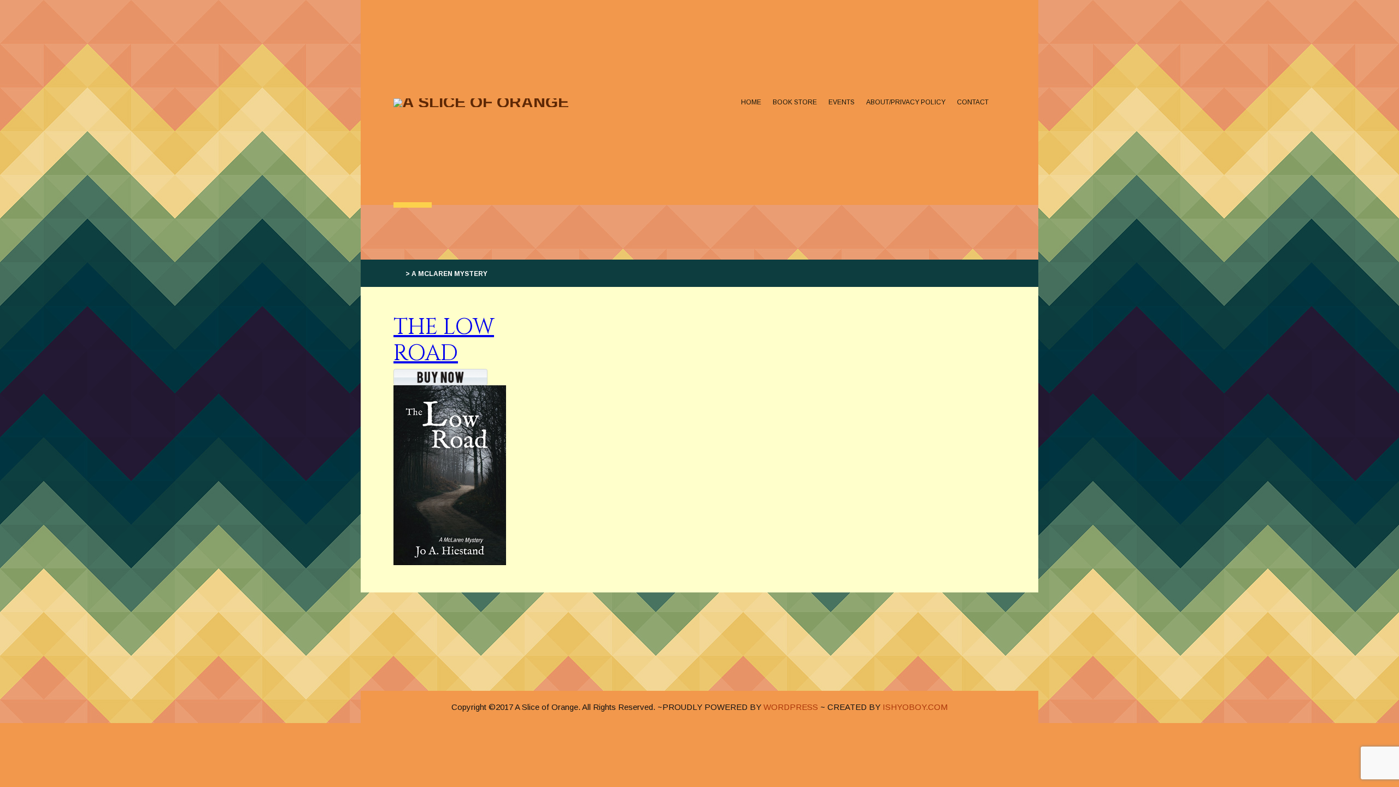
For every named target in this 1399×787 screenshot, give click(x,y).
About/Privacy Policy (905, 102)
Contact (973, 102)
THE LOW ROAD (443, 340)
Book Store (795, 102)
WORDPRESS (790, 707)
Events (841, 102)
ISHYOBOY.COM (915, 707)
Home (751, 102)
